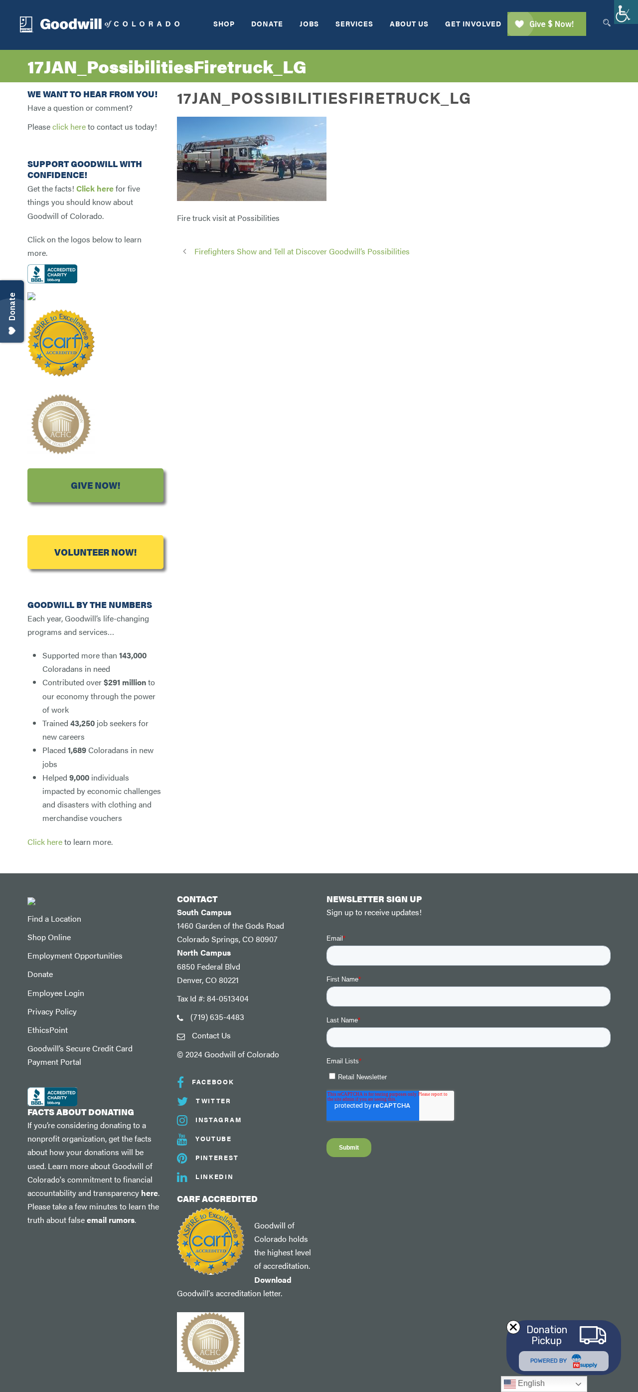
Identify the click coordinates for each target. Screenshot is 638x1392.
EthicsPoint (47, 1029)
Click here (95, 188)
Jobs (309, 23)
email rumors (111, 1219)
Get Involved (473, 23)
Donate (267, 23)
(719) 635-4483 (217, 1016)
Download (273, 1279)
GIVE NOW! (95, 485)
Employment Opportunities (75, 955)
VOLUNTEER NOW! (95, 552)
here (149, 1192)
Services (354, 23)
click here (69, 126)
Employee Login (55, 992)
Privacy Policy (52, 1011)
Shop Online (49, 937)
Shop (224, 23)
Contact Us (211, 1035)
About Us (409, 23)
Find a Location (54, 918)
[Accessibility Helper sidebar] (626, 12)
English (530, 1383)
